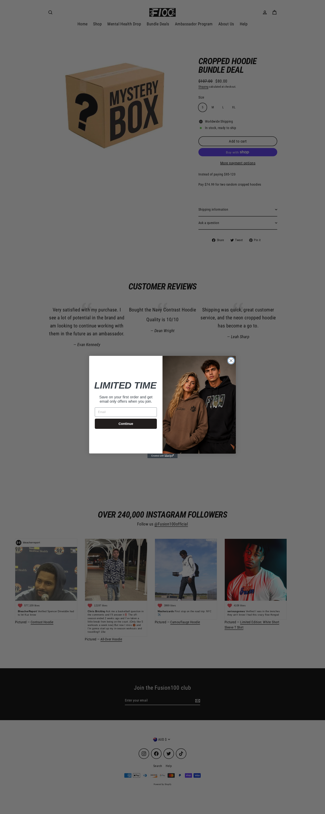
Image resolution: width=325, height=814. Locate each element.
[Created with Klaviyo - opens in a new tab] (162, 456)
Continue (125, 424)
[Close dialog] (231, 360)
